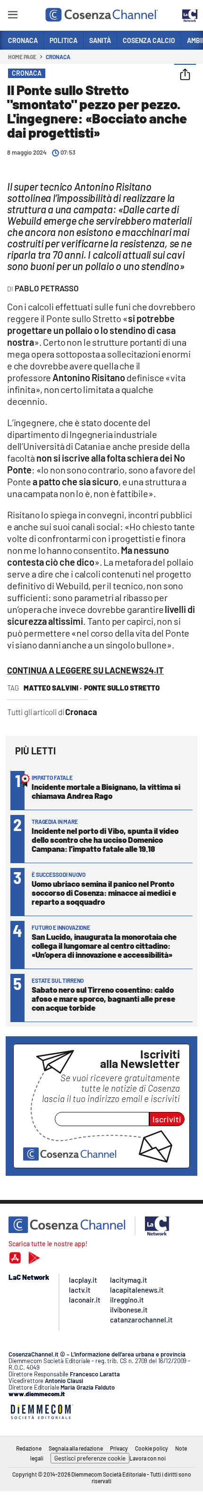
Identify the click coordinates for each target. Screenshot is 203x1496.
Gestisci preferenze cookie (90, 1458)
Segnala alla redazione (76, 1448)
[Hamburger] (12, 16)
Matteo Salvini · (53, 687)
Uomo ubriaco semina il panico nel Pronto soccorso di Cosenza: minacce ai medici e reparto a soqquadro (104, 892)
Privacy (119, 1448)
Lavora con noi (147, 1458)
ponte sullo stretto (122, 687)
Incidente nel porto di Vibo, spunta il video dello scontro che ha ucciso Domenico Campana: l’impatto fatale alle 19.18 (105, 839)
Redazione (29, 1448)
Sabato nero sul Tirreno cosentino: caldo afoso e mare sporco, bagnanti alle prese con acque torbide (103, 998)
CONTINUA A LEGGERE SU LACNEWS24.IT (85, 670)
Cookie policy (151, 1448)
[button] (185, 75)
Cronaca (58, 56)
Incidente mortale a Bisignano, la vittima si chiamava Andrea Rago (106, 791)
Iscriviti (166, 1119)
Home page (22, 56)
